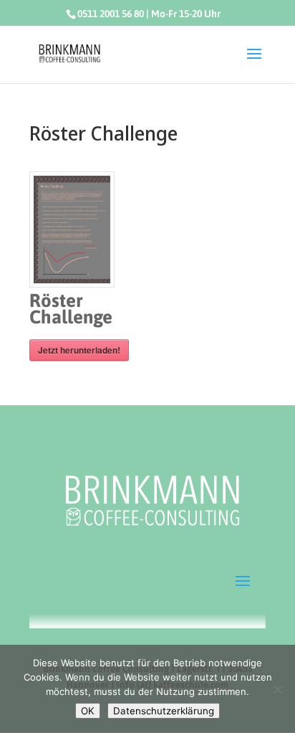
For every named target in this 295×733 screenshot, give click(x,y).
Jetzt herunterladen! (79, 350)
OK (88, 711)
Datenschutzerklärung (163, 711)
